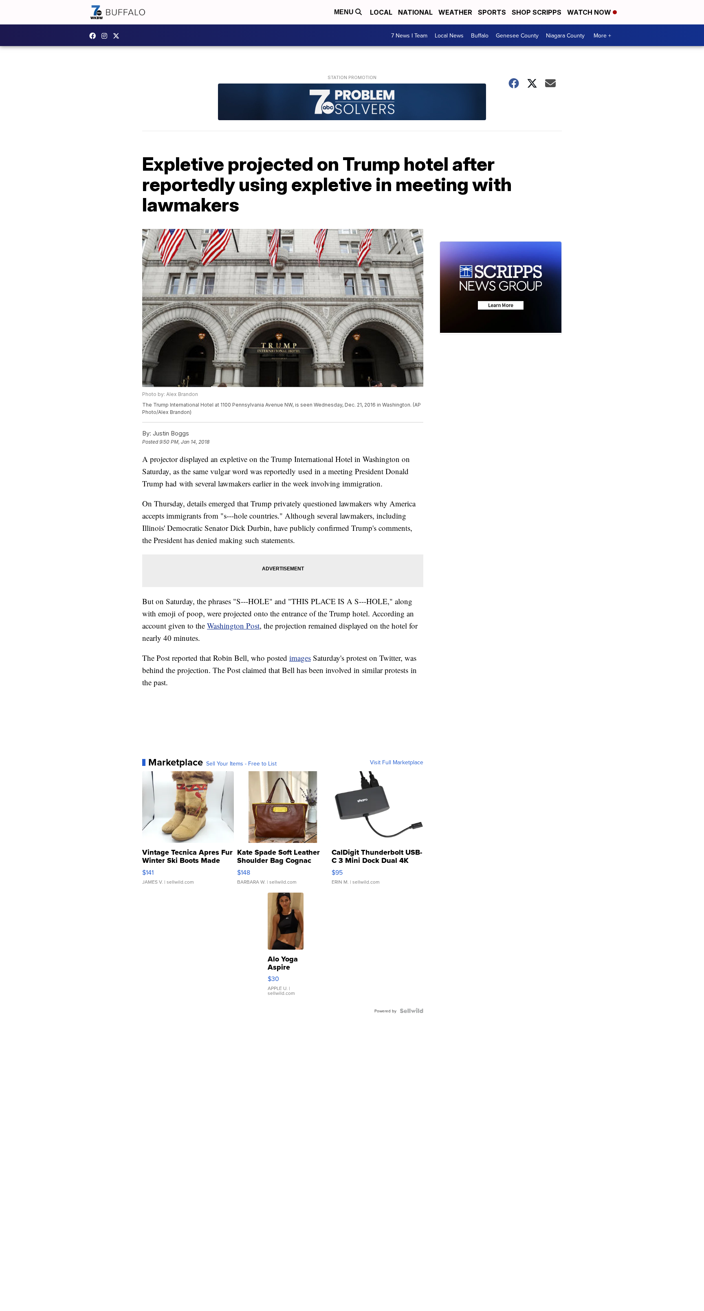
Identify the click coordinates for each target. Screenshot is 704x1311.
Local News (449, 35)
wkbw (106, 36)
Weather (455, 12)
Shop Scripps (536, 12)
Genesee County (517, 35)
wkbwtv (94, 36)
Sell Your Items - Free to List (241, 763)
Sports (492, 12)
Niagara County (565, 35)
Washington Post (233, 625)
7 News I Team (409, 35)
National (415, 12)
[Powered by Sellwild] (411, 1011)
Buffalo (479, 35)
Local (381, 12)
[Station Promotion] (352, 103)
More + (602, 35)
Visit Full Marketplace (396, 762)
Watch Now (590, 12)
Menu (344, 12)
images (300, 658)
